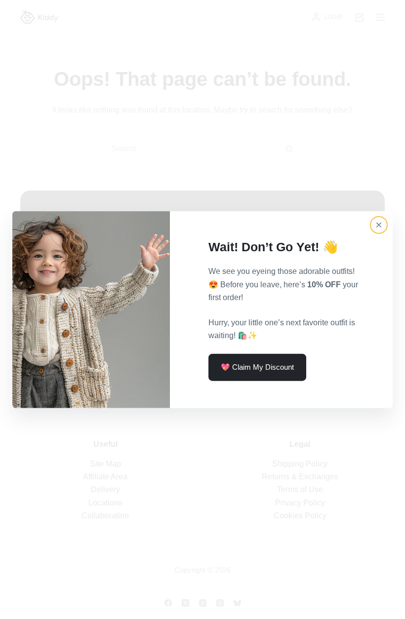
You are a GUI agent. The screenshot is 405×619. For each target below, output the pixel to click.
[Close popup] (379, 225)
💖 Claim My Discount (257, 367)
